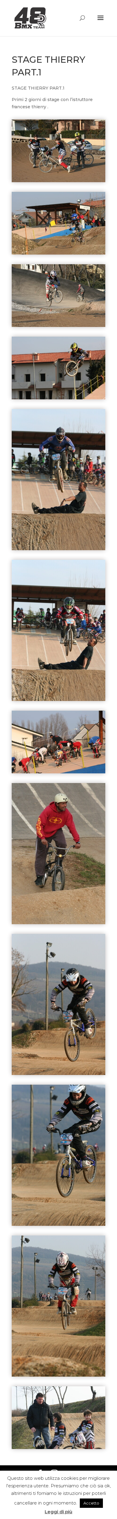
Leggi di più (58, 1511)
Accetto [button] (91, 1503)
